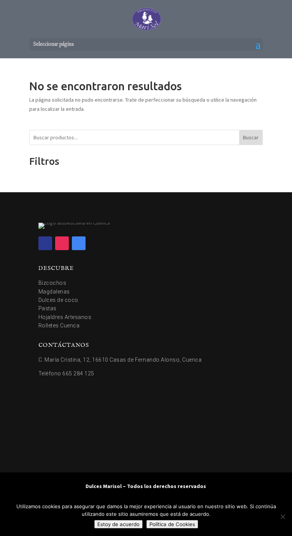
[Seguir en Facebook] (45, 243)
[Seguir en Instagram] (62, 243)
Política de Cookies (172, 524)
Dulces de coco (58, 300)
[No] (282, 516)
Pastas (47, 308)
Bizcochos (52, 283)
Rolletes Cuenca (59, 325)
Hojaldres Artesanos (65, 317)
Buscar (251, 137)
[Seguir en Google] (79, 243)
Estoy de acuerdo (118, 524)
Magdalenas (54, 292)
